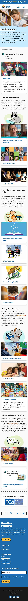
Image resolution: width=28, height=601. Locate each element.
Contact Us (6, 539)
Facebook (10, 597)
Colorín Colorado (6, 558)
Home (2, 49)
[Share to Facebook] (4, 513)
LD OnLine (4, 560)
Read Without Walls (13, 423)
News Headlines (5, 549)
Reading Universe (6, 561)
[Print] (24, 513)
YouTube (17, 597)
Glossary (3, 547)
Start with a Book (6, 563)
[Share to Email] (17, 513)
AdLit (3, 556)
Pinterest (14, 597)
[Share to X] (11, 513)
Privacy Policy (14, 593)
